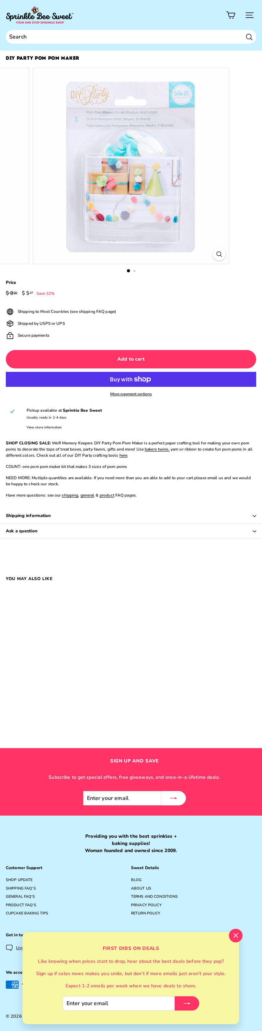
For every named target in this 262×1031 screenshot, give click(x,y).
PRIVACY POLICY (146, 905)
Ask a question (22, 531)
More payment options (131, 394)
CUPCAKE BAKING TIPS (27, 913)
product (107, 495)
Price (11, 282)
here (123, 455)
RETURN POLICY (146, 913)
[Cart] (231, 15)
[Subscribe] (187, 1003)
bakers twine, (157, 449)
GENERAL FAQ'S (20, 896)
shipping (70, 495)
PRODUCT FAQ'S (21, 905)
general (87, 495)
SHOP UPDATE (19, 879)
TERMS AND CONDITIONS (154, 896)
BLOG (136, 879)
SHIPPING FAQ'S (21, 888)
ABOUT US (141, 888)
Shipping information (28, 516)
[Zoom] (219, 254)
